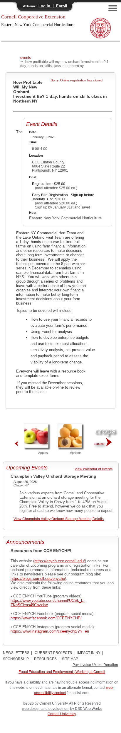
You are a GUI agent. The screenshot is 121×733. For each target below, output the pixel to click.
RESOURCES (45, 659)
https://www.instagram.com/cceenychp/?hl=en (50, 631)
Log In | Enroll (52, 6)
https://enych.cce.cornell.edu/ (59, 561)
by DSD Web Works (86, 709)
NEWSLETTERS (16, 653)
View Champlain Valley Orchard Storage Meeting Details (59, 519)
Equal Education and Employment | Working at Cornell (62, 672)
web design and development (45, 709)
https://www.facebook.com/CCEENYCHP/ (46, 618)
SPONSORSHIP (16, 659)
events (25, 58)
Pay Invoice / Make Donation (95, 665)
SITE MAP (70, 659)
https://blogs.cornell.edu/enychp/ (38, 578)
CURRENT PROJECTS (53, 653)
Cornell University (62, 714)
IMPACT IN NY (88, 653)
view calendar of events (93, 469)
